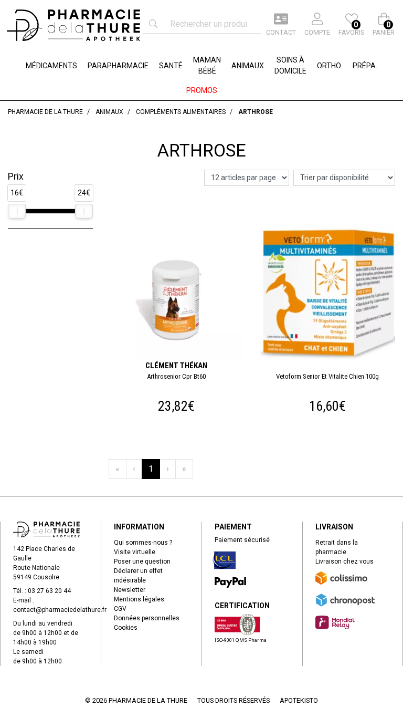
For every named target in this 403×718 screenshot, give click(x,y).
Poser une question (142, 561)
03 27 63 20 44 (49, 591)
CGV (120, 608)
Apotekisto (299, 700)
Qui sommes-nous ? (143, 542)
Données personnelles (146, 618)
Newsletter (129, 590)
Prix (16, 176)
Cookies (125, 627)
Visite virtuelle (134, 552)
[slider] (17, 211)
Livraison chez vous (344, 561)
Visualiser (332, 226)
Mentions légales (139, 599)
